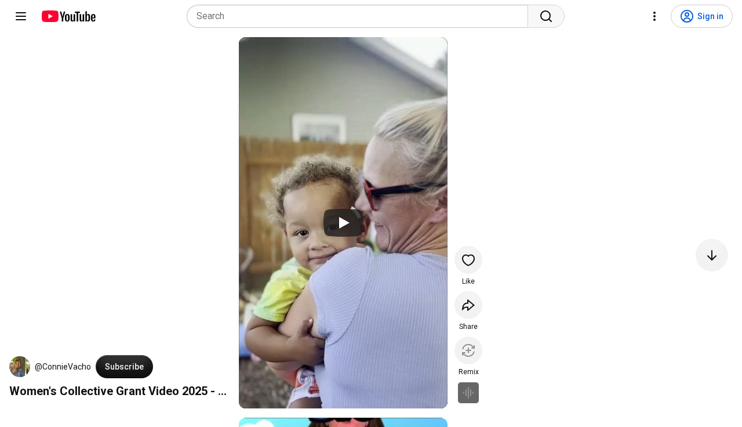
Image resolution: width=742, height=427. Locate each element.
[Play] (343, 223)
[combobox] (361, 16)
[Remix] (468, 350)
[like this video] (468, 260)
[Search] (546, 16)
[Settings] (654, 16)
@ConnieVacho (63, 366)
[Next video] (712, 255)
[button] (19, 366)
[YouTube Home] (68, 16)
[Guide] (21, 16)
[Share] (468, 305)
